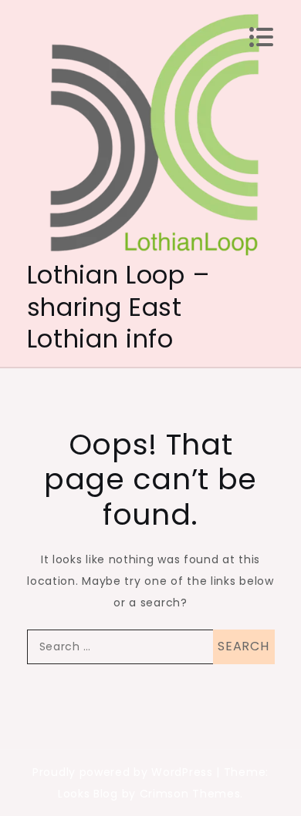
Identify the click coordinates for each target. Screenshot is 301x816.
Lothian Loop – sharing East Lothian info (118, 306)
